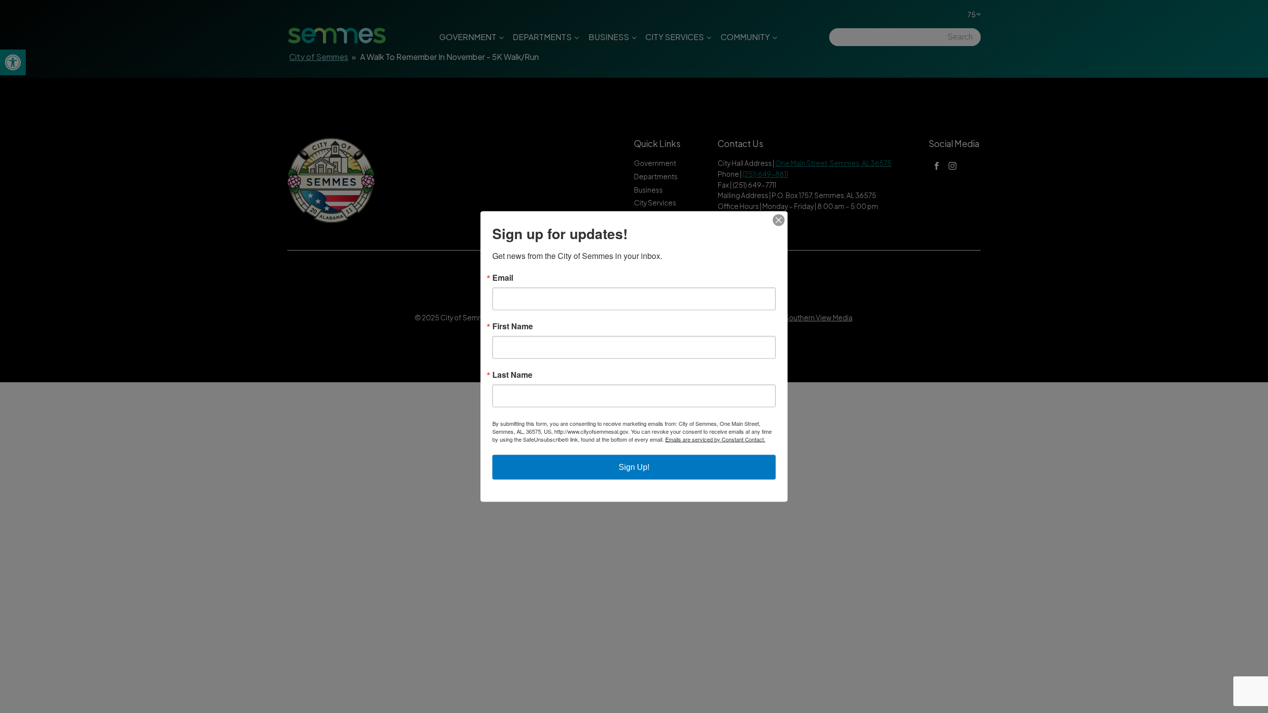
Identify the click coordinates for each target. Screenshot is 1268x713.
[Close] (779, 220)
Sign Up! (634, 467)
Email (502, 278)
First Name (512, 326)
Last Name (512, 375)
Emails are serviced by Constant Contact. (715, 439)
